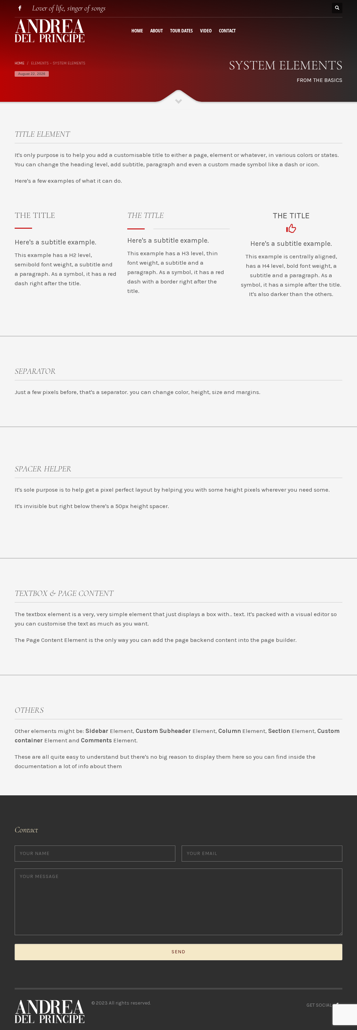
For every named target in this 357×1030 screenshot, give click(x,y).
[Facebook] (20, 8)
